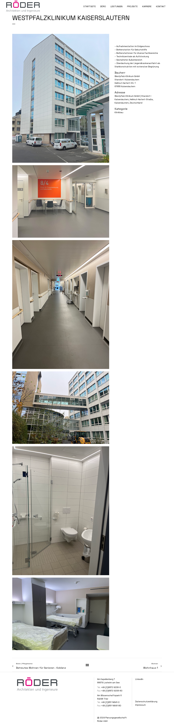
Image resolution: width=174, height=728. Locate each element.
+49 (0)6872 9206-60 (111, 690)
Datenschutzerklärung (146, 701)
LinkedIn (139, 679)
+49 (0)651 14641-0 (110, 702)
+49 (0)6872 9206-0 (111, 687)
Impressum (140, 705)
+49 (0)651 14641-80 (111, 705)
